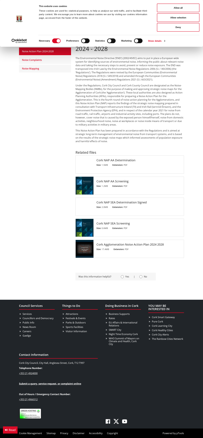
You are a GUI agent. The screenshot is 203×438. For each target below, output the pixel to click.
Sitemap (51, 433)
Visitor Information (76, 331)
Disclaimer (79, 433)
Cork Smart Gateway (163, 317)
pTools (180, 433)
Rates (112, 318)
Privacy (64, 433)
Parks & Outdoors (76, 322)
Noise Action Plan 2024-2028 (38, 51)
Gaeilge (27, 335)
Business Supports (119, 314)
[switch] (85, 40)
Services (27, 314)
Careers (27, 331)
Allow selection (178, 17)
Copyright (112, 433)
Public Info (28, 322)
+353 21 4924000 (28, 373)
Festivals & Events (76, 318)
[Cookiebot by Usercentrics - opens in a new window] (19, 41)
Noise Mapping (30, 68)
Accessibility (96, 433)
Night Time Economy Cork (123, 334)
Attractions (72, 314)
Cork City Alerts (160, 334)
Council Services (31, 306)
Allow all (178, 8)
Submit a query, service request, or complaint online (50, 383)
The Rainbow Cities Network (167, 339)
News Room (29, 327)
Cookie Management (30, 433)
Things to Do (71, 306)
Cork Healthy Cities (162, 330)
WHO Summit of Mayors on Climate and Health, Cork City (124, 341)
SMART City (115, 329)
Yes (127, 276)
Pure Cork (157, 321)
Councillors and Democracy (38, 318)
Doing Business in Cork (121, 306)
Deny (178, 27)
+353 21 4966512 (28, 399)
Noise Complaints (32, 60)
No (145, 276)
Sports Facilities (74, 327)
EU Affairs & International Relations (123, 324)
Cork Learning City (162, 325)
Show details (155, 41)
